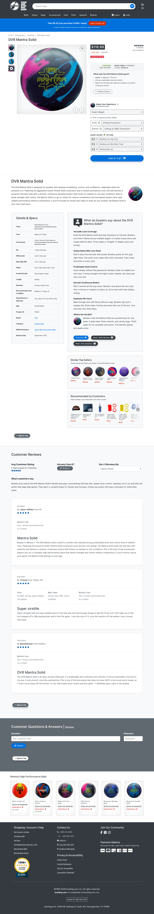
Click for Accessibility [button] (65, 868)
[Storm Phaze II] (76, 371)
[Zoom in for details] (82, 48)
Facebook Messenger (66, 849)
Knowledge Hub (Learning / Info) (25, 845)
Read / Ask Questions (85, 343)
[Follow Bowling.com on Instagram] (110, 833)
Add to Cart (115, 158)
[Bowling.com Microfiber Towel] (88, 407)
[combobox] (82, 6)
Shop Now (80, 338)
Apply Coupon (97, 23)
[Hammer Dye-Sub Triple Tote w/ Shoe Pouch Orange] (76, 407)
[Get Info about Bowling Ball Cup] (97, 149)
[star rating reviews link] (136, 45)
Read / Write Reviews (102, 338)
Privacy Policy (62, 860)
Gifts (73, 15)
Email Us (62, 840)
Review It (66, 468)
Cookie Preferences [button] (64, 864)
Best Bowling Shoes (21, 853)
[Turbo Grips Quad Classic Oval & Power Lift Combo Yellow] (124, 407)
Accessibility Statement (65, 872)
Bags (43, 15)
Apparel (83, 15)
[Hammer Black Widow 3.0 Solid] (88, 371)
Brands (93, 15)
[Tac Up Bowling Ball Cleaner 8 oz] (100, 407)
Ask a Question (138, 50)
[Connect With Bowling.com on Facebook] (102, 833)
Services (17, 840)
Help (128, 15)
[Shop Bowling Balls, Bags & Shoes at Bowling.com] (18, 6)
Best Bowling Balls (20, 849)
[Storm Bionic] (136, 371)
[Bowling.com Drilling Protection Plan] (99, 122)
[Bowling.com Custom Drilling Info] (101, 128)
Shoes (35, 15)
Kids (66, 15)
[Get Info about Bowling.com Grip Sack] (97, 139)
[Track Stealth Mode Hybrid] (100, 371)
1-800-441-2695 (65, 832)
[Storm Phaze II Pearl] (112, 371)
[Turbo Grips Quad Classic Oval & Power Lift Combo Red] (112, 407)
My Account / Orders (21, 832)
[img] (125, 850)
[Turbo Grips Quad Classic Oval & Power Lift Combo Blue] (136, 407)
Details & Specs (103, 91)
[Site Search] (132, 6)
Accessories (54, 15)
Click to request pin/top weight (104, 118)
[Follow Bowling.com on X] (106, 833)
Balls (26, 15)
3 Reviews (140, 48)
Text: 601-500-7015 (66, 845)
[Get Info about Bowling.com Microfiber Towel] (97, 144)
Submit (19, 745)
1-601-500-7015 (68, 836)
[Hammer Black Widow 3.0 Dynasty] (124, 371)
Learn (117, 15)
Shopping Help (19, 836)
